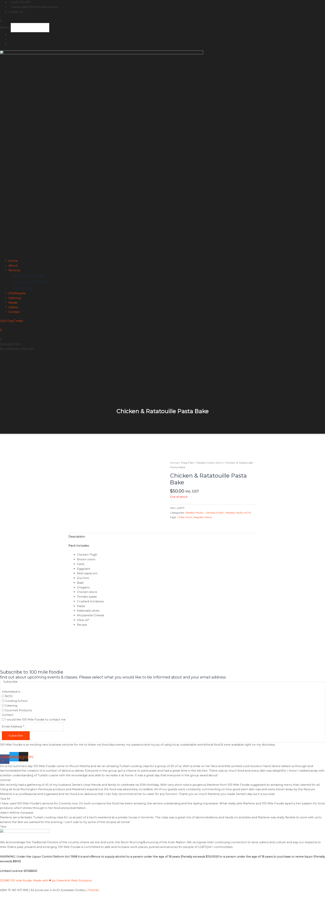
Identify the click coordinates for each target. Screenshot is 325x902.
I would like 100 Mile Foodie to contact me (35, 719)
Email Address (13, 726)
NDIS (8, 696)
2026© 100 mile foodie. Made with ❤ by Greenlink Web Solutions (46, 880)
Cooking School (15, 701)
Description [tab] (76, 536)
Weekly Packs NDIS (209, 462)
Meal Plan (187, 462)
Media (12, 302)
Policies (93, 890)
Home (13, 261)
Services (14, 270)
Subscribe (16, 735)
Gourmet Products (18, 710)
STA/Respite (17, 293)
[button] (162, 20)
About (12, 265)
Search (5, 27)
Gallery (13, 307)
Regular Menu (203, 517)
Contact (14, 312)
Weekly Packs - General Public (204, 512)
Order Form (184, 517)
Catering (14, 298)
